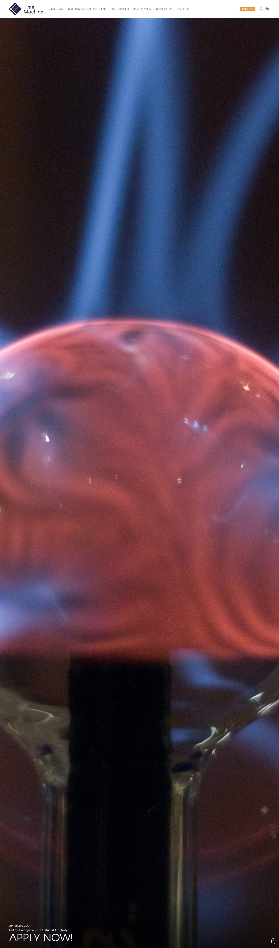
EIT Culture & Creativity (52, 930)
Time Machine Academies (130, 9)
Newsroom (164, 9)
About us (55, 9)
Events (183, 9)
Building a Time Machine (87, 9)
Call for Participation (22, 930)
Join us (247, 9)
